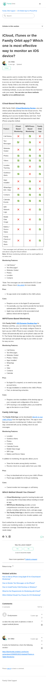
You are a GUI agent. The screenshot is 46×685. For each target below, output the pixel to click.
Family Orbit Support (8, 11)
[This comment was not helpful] (42, 621)
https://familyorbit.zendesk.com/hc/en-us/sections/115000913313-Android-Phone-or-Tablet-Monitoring (18, 654)
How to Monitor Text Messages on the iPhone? (18, 583)
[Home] (8, 4)
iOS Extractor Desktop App (27, 323)
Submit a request (31, 559)
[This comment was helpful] (42, 614)
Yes (17, 549)
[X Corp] (6, 537)
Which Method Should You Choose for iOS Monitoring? (21, 595)
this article (20, 285)
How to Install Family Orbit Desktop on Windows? (19, 587)
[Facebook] (3, 537)
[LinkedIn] (9, 537)
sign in (9, 668)
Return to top (7, 566)
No (28, 549)
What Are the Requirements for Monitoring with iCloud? (21, 591)
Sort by (40, 607)
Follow (6, 68)
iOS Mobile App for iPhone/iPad (27, 11)
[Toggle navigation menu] (40, 4)
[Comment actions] (42, 625)
